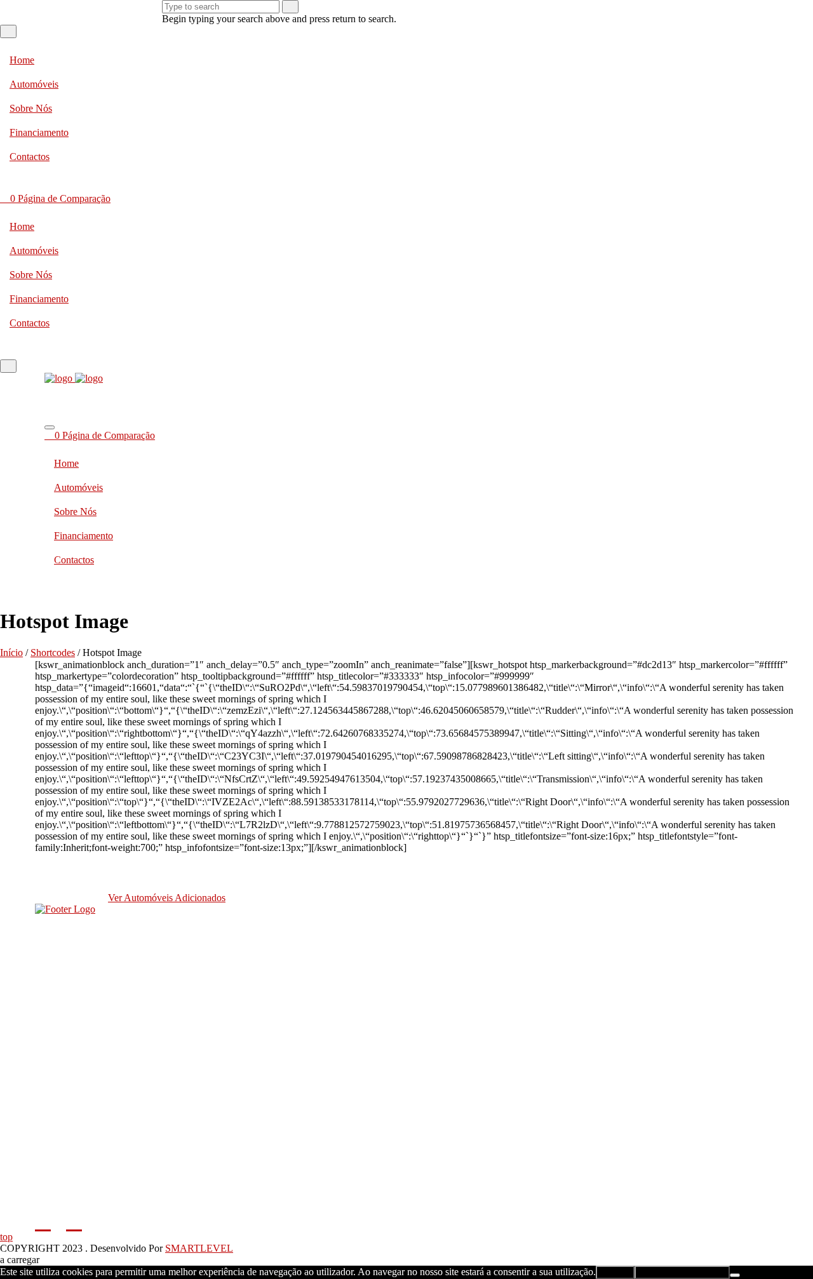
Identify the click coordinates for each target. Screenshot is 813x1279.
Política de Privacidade (407, 1116)
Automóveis (34, 84)
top (6, 1236)
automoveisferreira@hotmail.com (406, 967)
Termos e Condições (406, 1142)
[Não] (735, 1275)
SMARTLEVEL (199, 1248)
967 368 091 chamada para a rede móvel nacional (407, 938)
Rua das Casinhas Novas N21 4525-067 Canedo (410, 992)
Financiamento (39, 132)
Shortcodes (52, 652)
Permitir (615, 1272)
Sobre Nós (31, 108)
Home (22, 60)
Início (11, 652)
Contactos (30, 156)
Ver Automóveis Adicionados (166, 897)
